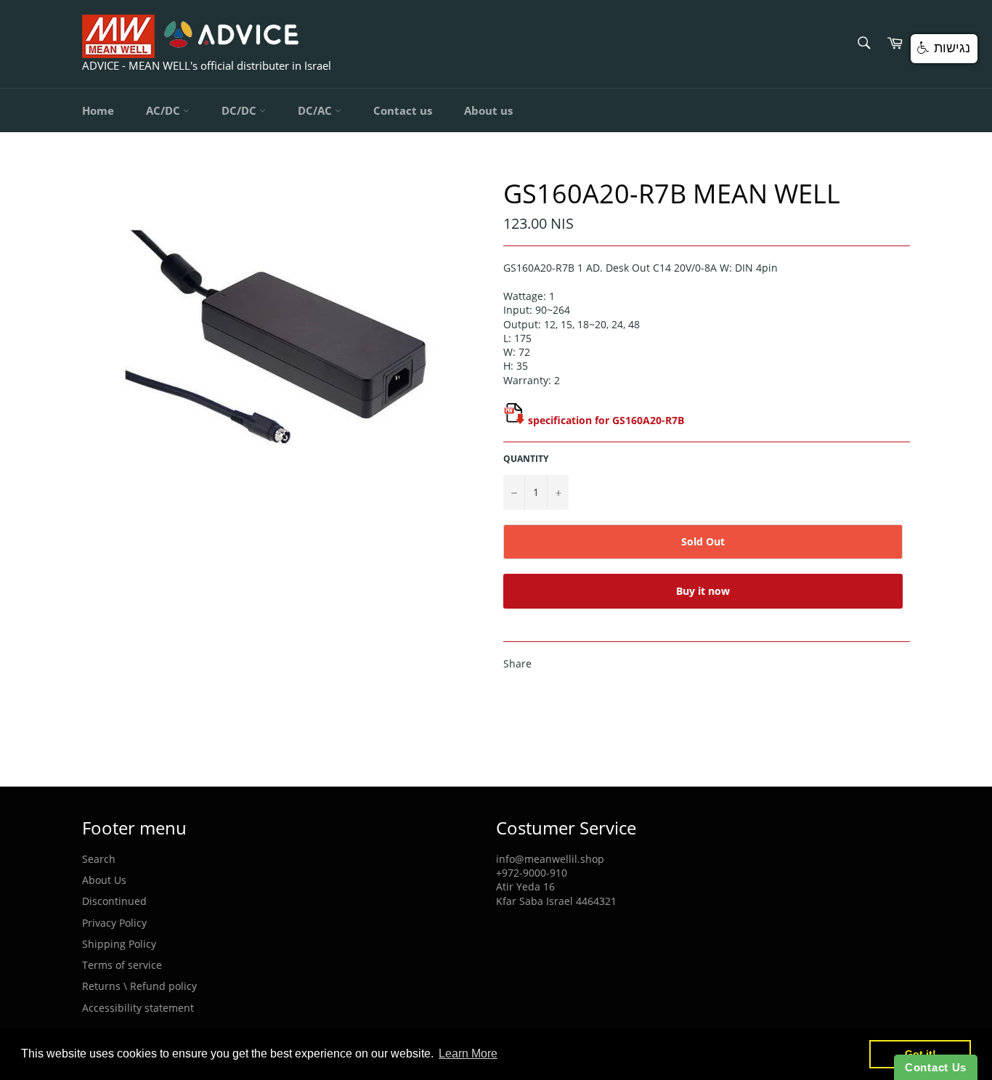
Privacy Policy (114, 923)
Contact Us (936, 1067)
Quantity (525, 459)
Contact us (402, 110)
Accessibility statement (138, 1008)
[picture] (514, 420)
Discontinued (114, 901)
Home (98, 110)
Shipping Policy (119, 944)
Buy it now (703, 591)
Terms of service (122, 965)
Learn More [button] (468, 1053)
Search (98, 859)
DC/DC (240, 110)
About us (488, 110)
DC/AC (316, 110)
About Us (104, 880)
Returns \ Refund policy (139, 986)
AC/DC (164, 110)
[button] (944, 48)
